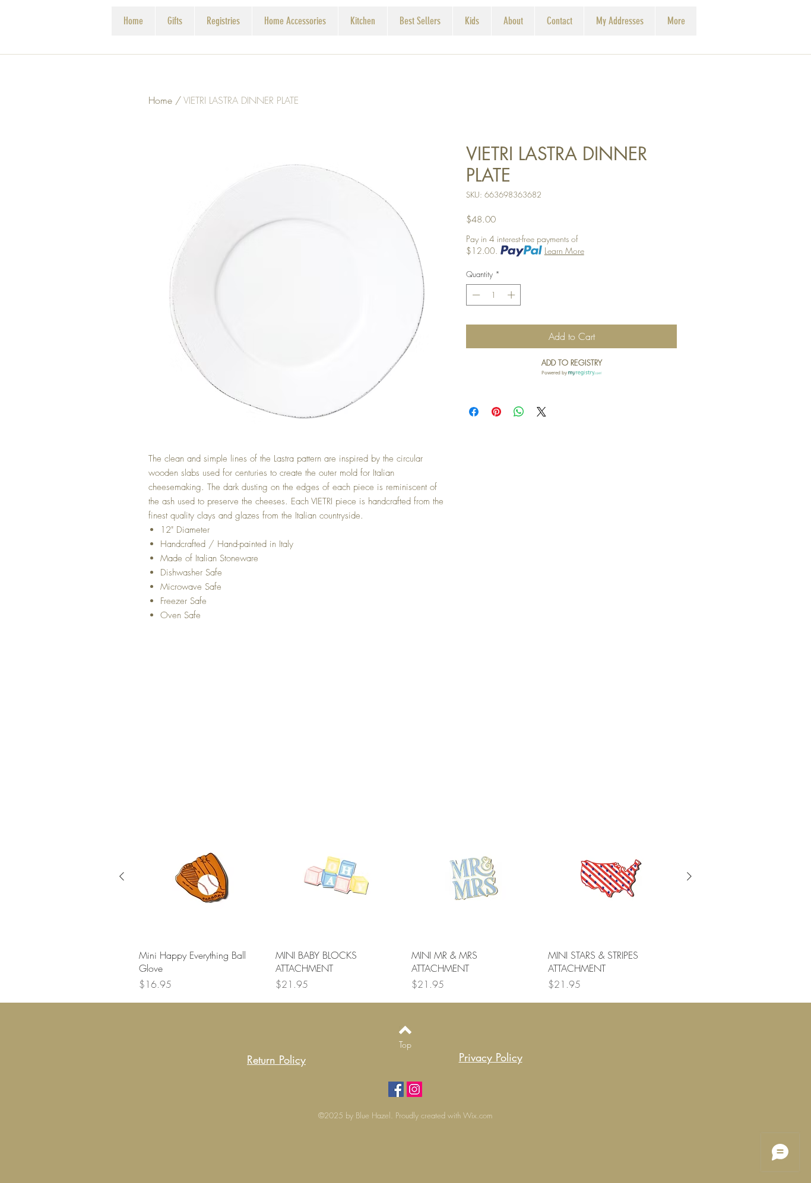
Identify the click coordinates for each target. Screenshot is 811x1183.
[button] (223, 21)
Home (160, 100)
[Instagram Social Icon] (414, 1089)
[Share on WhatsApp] (519, 412)
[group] (405, 903)
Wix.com (477, 1115)
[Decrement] (475, 295)
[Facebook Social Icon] (396, 1089)
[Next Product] (689, 876)
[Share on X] (541, 412)
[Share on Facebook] (474, 412)
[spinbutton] (493, 295)
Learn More (564, 250)
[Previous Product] (122, 876)
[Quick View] (201, 877)
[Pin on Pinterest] (496, 412)
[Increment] (512, 295)
